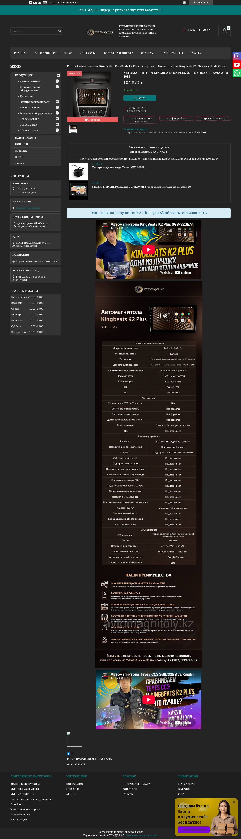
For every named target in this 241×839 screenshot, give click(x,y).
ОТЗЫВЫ (21, 150)
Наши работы (172, 53)
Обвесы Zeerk (28, 124)
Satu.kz (139, 832)
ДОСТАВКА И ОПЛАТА (136, 783)
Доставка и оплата (118, 53)
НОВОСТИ (21, 144)
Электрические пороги (35, 102)
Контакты (87, 53)
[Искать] (59, 31)
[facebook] (68, 754)
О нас (68, 53)
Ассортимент (45, 53)
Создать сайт (57, 2)
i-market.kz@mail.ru (28, 207)
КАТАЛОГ (184, 789)
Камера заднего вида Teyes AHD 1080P (118, 167)
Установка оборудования (36, 113)
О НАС (19, 157)
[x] (72, 754)
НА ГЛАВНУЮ (186, 783)
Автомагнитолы (30, 81)
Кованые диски (30, 107)
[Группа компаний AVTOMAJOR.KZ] (99, 31)
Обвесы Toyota (29, 130)
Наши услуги (18, 819)
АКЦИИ (71, 794)
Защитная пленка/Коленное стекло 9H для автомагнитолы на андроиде (141, 186)
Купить (141, 98)
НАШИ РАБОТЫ (25, 138)
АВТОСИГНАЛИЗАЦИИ (24, 789)
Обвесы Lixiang (29, 118)
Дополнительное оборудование (31, 88)
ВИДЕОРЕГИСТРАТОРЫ (25, 783)
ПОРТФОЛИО (74, 783)
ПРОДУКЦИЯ (24, 75)
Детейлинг (27, 96)
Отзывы (147, 53)
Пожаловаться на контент (142, 835)
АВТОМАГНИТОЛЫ (22, 794)
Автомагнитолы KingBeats (94, 66)
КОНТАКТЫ (129, 789)
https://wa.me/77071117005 (29, 226)
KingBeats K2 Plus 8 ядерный (135, 66)
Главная (20, 53)
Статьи (196, 53)
